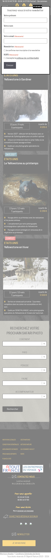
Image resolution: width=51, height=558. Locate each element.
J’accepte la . (22, 58)
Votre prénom (10, 15)
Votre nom (8, 26)
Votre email (13, 36)
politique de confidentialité (27, 58)
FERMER (37, 6)
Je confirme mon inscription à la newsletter (23, 50)
